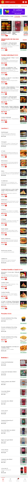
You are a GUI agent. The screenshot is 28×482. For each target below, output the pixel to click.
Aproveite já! (18, 13)
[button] (3, 480)
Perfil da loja (24, 6)
